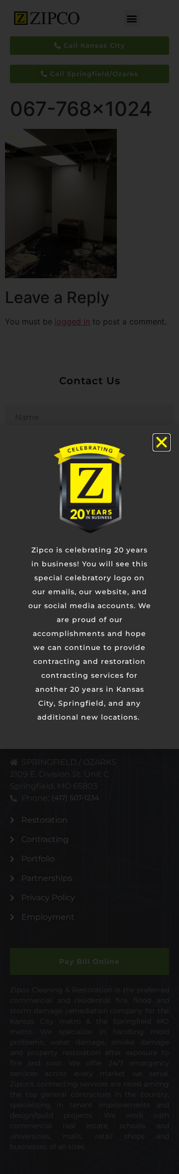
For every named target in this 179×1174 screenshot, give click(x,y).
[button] (161, 442)
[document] (89, 587)
